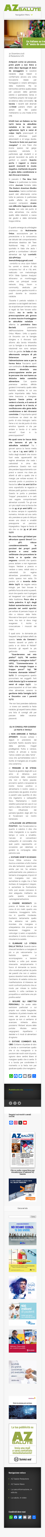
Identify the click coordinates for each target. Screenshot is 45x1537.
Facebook (15, 1103)
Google (10, 1103)
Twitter (19, 1103)
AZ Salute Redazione (20, 1479)
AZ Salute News (18, 1484)
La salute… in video (19, 1498)
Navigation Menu (22, 15)
